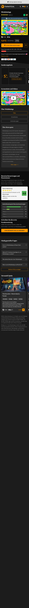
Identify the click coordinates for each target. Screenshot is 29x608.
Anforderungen (14, 121)
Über (14, 113)
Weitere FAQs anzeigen (14, 269)
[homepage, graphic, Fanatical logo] (7, 6)
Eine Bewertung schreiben (14, 230)
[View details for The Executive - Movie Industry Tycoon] (13, 284)
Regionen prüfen (4, 56)
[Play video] (13, 98)
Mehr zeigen (14, 164)
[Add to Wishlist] (26, 45)
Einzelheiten (14, 117)
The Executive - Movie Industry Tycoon (11, 295)
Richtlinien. (20, 183)
